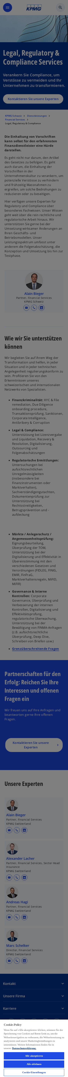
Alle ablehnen (34, 1064)
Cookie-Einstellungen (34, 1072)
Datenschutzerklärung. (24, 1048)
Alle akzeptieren (34, 1055)
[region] (34, 1048)
